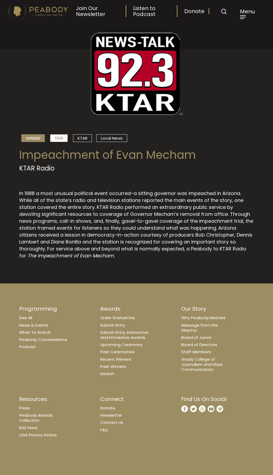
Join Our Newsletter (90, 11)
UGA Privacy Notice (38, 435)
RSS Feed (28, 428)
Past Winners (113, 366)
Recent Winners (115, 359)
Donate (194, 11)
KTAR (82, 138)
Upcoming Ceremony (121, 344)
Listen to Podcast (144, 11)
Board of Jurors (196, 337)
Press (24, 408)
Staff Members (196, 352)
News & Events (33, 325)
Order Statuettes (117, 317)
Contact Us (111, 422)
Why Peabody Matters (203, 317)
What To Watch (35, 332)
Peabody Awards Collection (36, 417)
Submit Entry (112, 325)
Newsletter (111, 415)
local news (112, 138)
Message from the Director (199, 327)
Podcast (27, 347)
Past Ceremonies (117, 352)
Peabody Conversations (43, 339)
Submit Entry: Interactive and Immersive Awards (124, 335)
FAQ (104, 430)
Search (107, 373)
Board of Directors (199, 344)
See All (25, 317)
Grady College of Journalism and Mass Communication (202, 364)
